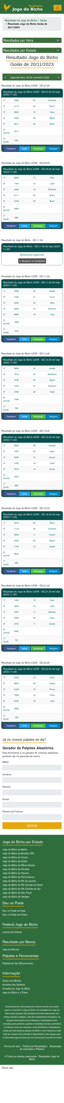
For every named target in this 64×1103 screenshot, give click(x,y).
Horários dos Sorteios (13, 984)
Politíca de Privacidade (34, 1046)
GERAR (32, 825)
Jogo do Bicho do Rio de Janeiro (19, 880)
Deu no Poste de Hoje (13, 910)
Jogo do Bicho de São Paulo (17, 892)
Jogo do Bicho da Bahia (14, 849)
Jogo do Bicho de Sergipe (15, 896)
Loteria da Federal (12, 932)
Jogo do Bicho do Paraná (15, 873)
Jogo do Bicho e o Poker (15, 992)
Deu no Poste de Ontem (15, 914)
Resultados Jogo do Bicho (44, 1058)
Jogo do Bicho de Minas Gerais (18, 865)
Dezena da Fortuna (12, 811)
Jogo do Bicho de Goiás (14, 861)
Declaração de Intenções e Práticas (41, 1048)
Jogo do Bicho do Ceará (15, 857)
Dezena (6, 786)
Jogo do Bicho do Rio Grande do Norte (22, 884)
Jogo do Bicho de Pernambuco (18, 877)
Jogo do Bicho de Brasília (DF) (18, 853)
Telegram (53, 148)
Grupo (5, 799)
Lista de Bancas (10, 949)
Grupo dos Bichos (11, 980)
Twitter (24, 148)
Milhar (5, 762)
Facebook (11, 148)
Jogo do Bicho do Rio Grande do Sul (21, 888)
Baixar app (7, 1067)
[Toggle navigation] (57, 7)
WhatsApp (38, 148)
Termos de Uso (12, 1046)
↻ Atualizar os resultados (32, 260)
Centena (6, 774)
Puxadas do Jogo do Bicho (16, 988)
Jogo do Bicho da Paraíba (15, 869)
